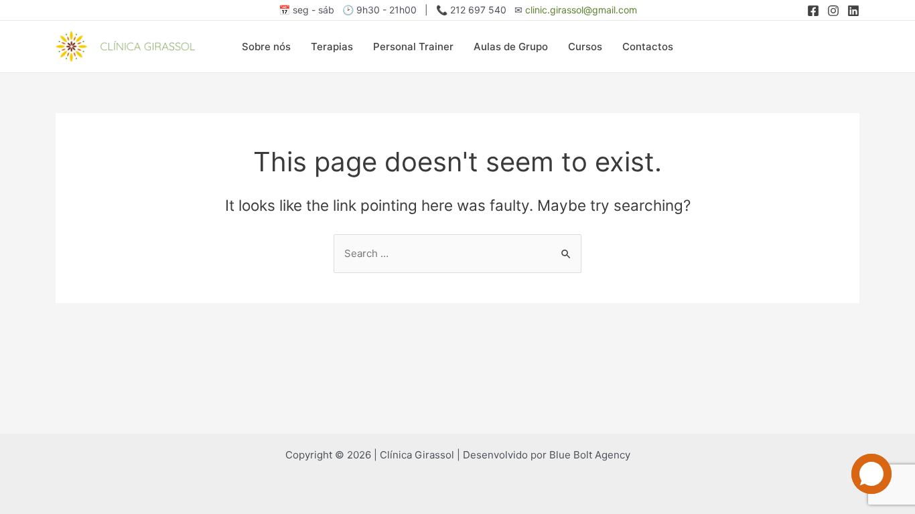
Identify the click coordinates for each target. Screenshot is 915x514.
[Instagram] (833, 11)
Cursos (585, 46)
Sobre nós (266, 46)
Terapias (332, 46)
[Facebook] (813, 11)
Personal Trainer (413, 46)
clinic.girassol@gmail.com (581, 9)
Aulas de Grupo (511, 46)
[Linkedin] (853, 11)
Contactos (647, 46)
